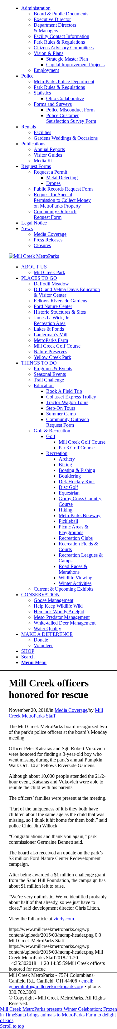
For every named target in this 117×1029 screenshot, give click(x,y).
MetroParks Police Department (64, 81)
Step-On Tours (60, 408)
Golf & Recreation (52, 430)
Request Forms (36, 166)
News (27, 228)
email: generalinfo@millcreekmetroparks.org (51, 983)
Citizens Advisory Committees (64, 47)
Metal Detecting (62, 177)
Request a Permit (50, 172)
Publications (33, 143)
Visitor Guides (48, 155)
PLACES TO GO (39, 278)
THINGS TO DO (39, 363)
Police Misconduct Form (70, 109)
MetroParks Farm (51, 340)
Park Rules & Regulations (59, 42)
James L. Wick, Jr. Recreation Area (52, 320)
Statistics (42, 92)
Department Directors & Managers (55, 27)
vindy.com (63, 918)
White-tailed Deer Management (64, 623)
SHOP (27, 651)
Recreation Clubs (76, 538)
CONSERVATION (40, 594)
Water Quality (47, 628)
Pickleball (68, 521)
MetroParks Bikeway (79, 515)
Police (27, 76)
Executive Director (52, 19)
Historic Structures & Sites (60, 312)
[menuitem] (64, 39)
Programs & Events (53, 368)
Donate (41, 639)
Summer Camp (61, 413)
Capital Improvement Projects (75, 64)
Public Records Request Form (63, 189)
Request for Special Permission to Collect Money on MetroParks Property (62, 200)
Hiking (65, 509)
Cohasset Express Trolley (71, 396)
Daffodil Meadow (51, 283)
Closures (42, 245)
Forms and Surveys (53, 104)
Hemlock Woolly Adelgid (59, 611)
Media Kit (44, 160)
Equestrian (69, 493)
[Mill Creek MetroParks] (34, 256)
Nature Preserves (50, 351)
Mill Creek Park (49, 272)
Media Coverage (50, 234)
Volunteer (43, 645)
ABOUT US (34, 266)
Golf (50, 436)
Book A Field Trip (64, 391)
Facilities (42, 132)
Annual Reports (49, 149)
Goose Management (53, 600)
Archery (67, 459)
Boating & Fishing (77, 470)
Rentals (28, 126)
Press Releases (48, 239)
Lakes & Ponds (49, 329)
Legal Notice (34, 222)
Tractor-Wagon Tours (67, 402)
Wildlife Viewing (75, 577)
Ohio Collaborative (65, 98)
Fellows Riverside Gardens (60, 300)
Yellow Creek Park (52, 357)
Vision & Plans (48, 53)
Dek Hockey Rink (77, 481)
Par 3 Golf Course (77, 447)
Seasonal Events (50, 374)
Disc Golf (68, 487)
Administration (36, 8)
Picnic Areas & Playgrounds (73, 529)
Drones (53, 183)
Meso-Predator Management (62, 617)
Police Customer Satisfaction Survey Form (71, 118)
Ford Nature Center (53, 306)
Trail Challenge (49, 379)
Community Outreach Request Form (55, 214)
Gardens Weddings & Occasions (66, 138)
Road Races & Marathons (73, 569)
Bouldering (70, 476)
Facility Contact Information (61, 36)
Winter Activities (75, 583)
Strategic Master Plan (67, 59)
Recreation (56, 453)
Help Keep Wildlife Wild (58, 606)
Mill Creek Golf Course (57, 346)
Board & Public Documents (61, 13)
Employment (46, 70)
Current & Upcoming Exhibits (63, 589)
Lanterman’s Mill (50, 334)
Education (44, 385)
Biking (65, 464)
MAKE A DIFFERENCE (47, 634)
